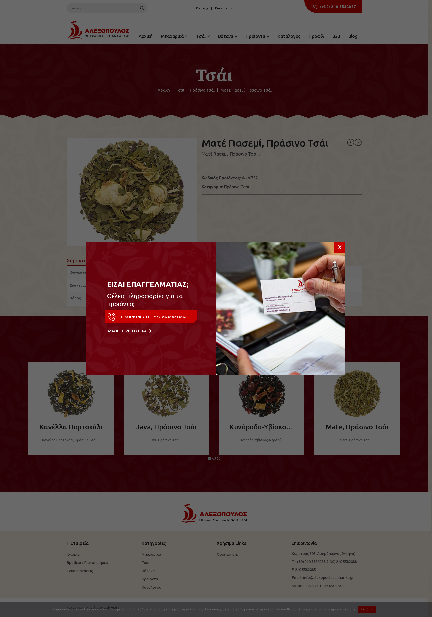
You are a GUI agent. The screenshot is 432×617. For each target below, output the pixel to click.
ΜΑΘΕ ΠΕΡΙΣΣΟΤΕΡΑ (128, 331)
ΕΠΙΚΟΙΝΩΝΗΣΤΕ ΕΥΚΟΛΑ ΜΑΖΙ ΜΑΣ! (154, 317)
